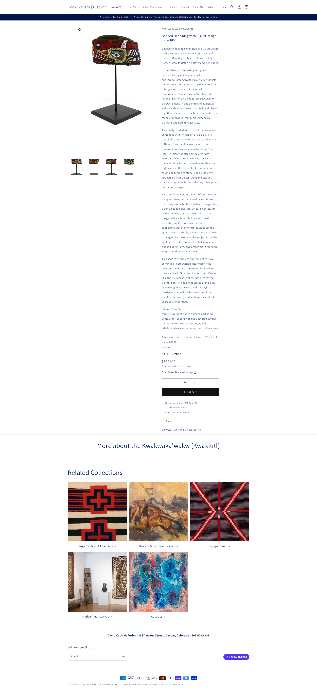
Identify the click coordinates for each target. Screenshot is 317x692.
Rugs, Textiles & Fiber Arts (96, 546)
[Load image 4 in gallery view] (129, 167)
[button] (133, 6)
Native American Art (95, 616)
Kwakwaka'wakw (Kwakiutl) (178, 28)
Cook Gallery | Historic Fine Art (87, 684)
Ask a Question (171, 354)
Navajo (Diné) (218, 546)
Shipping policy (176, 684)
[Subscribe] (123, 656)
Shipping (166, 366)
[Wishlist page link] (224, 7)
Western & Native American (157, 546)
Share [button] (169, 421)
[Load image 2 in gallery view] (94, 167)
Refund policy (160, 684)
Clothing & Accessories (181, 429)
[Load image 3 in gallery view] (111, 167)
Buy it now (190, 391)
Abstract (156, 616)
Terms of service (144, 684)
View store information (177, 412)
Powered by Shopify (110, 684)
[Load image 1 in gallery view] (76, 167)
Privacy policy (128, 684)
